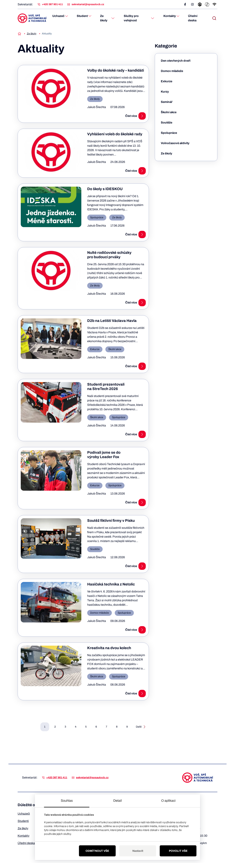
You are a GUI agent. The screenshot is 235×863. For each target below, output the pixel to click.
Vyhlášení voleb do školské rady (114, 134)
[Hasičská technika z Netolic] (51, 602)
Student (82, 15)
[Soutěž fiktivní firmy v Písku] (51, 538)
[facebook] (185, 4)
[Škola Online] (200, 4)
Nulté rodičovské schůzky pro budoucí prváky (109, 254)
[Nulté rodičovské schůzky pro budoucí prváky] (51, 270)
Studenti (23, 821)
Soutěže (166, 122)
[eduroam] (214, 4)
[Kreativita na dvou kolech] (51, 666)
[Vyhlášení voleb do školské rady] (51, 152)
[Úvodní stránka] (19, 34)
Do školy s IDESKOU (105, 189)
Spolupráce (169, 132)
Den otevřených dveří (175, 60)
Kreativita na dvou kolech (109, 648)
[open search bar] (214, 18)
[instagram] (192, 4)
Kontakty (169, 15)
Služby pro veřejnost (131, 18)
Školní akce (168, 112)
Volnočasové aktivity (175, 143)
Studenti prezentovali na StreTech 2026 (105, 386)
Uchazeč (58, 15)
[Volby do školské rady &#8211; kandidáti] (51, 88)
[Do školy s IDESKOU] (51, 207)
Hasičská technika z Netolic (111, 584)
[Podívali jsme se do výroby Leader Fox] (51, 470)
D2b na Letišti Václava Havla (112, 321)
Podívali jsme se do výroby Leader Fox (103, 454)
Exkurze (166, 81)
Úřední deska (192, 18)
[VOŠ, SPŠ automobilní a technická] (32, 18)
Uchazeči (24, 813)
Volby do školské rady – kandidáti (115, 70)
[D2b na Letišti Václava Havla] (51, 338)
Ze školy (103, 18)
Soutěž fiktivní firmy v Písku (111, 520)
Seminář (166, 101)
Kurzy (165, 91)
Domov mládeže (172, 71)
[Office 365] (207, 4)
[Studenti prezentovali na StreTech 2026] (51, 402)
